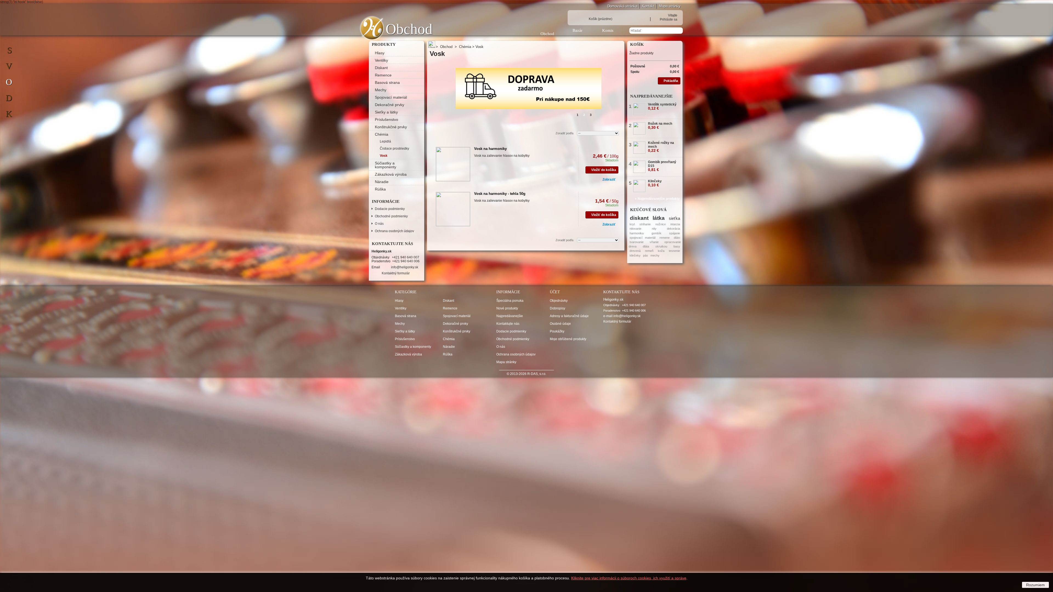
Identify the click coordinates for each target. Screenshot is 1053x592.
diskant (639, 218)
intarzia (675, 224)
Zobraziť (609, 179)
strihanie (645, 224)
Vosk (383, 156)
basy (676, 246)
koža (661, 250)
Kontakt (648, 6)
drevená (635, 250)
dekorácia (673, 228)
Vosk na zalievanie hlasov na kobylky (502, 156)
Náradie (382, 182)
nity (654, 228)
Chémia (381, 134)
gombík (656, 233)
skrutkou (661, 246)
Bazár (577, 30)
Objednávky (559, 301)
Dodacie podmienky (390, 209)
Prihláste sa (668, 19)
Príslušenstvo (386, 119)
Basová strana (387, 82)
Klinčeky (655, 183)
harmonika (637, 233)
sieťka (674, 218)
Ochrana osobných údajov (394, 231)
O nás (379, 224)
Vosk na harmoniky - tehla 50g (499, 194)
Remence (383, 75)
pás (645, 255)
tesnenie (674, 250)
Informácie (386, 201)
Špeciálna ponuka (509, 301)
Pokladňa (671, 81)
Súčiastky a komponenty (385, 165)
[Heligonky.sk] (371, 28)
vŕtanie (654, 242)
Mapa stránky (670, 6)
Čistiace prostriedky (394, 148)
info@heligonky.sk (404, 267)
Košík (600, 19)
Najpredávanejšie (651, 96)
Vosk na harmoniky (490, 149)
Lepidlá (385, 141)
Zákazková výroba (391, 174)
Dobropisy (557, 308)
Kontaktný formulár (396, 273)
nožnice (660, 224)
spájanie (674, 233)
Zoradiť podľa (564, 133)
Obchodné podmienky (391, 216)
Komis (607, 30)
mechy (654, 255)
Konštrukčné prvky (391, 127)
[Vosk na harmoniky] (453, 164)
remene (664, 237)
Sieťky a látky (386, 112)
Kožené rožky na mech (661, 146)
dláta (646, 246)
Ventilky (381, 60)
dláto (677, 237)
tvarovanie (637, 242)
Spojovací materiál (391, 97)
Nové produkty (507, 308)
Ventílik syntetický (662, 106)
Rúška (380, 189)
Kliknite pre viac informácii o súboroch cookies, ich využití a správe (628, 578)
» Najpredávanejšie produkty (657, 199)
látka (659, 218)
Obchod (547, 34)
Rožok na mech (660, 125)
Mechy (380, 90)
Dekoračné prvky (389, 105)
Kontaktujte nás (507, 324)
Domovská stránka (622, 6)
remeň (649, 250)
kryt (632, 224)
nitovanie (635, 228)
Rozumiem (1035, 585)
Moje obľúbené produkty (568, 339)
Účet (555, 292)
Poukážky (557, 331)
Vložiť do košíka (603, 170)
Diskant (381, 68)
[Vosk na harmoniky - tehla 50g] (453, 209)
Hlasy (379, 53)
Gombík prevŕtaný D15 (662, 166)
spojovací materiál (642, 237)
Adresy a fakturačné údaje (569, 316)
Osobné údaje (560, 324)
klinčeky (635, 255)
